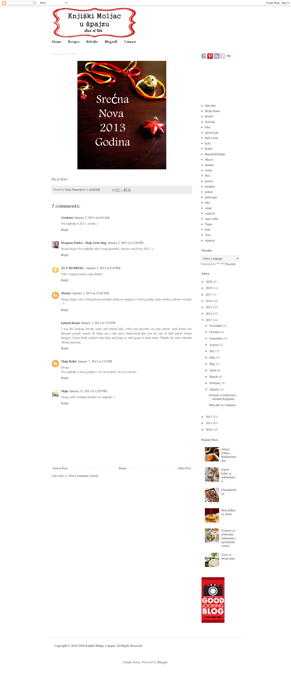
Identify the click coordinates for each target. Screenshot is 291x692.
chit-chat (210, 105)
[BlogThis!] (118, 190)
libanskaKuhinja (215, 154)
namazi (209, 165)
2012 (209, 416)
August (214, 344)
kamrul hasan (70, 322)
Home (56, 42)
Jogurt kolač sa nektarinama (228, 475)
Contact (130, 42)
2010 (209, 429)
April (213, 370)
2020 (209, 281)
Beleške (92, 42)
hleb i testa (211, 138)
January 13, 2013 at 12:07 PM (88, 391)
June (212, 357)
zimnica (210, 240)
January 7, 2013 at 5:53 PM (95, 361)
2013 (209, 320)
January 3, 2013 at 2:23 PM (98, 323)
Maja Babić (69, 361)
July (212, 351)
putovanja (211, 197)
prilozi (209, 192)
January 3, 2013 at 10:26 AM (90, 293)
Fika (207, 127)
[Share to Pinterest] (129, 190)
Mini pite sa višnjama (222, 405)
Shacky (66, 293)
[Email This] (114, 190)
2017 (209, 294)
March (213, 376)
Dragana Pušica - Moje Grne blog (83, 242)
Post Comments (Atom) (83, 475)
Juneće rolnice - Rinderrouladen (228, 455)
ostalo (208, 170)
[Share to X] (122, 190)
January (214, 389)
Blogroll (111, 42)
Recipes (74, 42)
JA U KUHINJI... (73, 267)
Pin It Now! (60, 179)
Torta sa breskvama (228, 556)
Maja (64, 391)
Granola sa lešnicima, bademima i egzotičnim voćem (228, 538)
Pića (207, 175)
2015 (209, 307)
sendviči (210, 213)
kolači (208, 148)
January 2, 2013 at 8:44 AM (91, 217)
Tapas (208, 224)
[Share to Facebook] (125, 190)
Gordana (67, 217)
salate (208, 208)
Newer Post (60, 468)
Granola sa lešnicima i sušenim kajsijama (222, 397)
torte (207, 229)
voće (208, 235)
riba (207, 202)
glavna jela (211, 132)
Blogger (162, 662)
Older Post (184, 468)
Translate (230, 264)
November (216, 325)
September (216, 338)
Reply (65, 229)
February (215, 383)
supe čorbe (211, 219)
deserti (209, 116)
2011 (209, 423)
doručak (210, 122)
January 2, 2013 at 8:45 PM (103, 268)
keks (208, 143)
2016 (209, 301)
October (214, 332)
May (212, 364)
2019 (209, 288)
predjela (210, 186)
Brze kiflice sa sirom (228, 512)
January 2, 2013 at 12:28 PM (125, 243)
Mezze (209, 159)
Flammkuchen (228, 492)
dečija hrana (212, 111)
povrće (209, 181)
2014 (209, 313)
